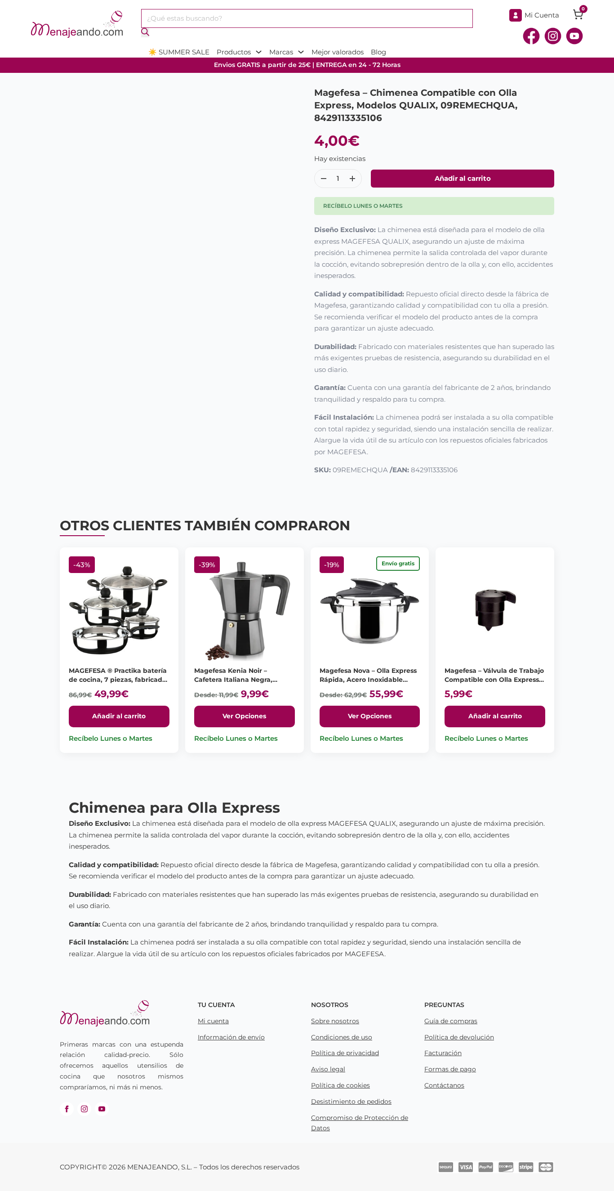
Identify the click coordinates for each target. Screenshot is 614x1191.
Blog (378, 52)
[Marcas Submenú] (301, 52)
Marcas (281, 52)
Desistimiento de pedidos (351, 1101)
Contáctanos (444, 1085)
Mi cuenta (213, 1021)
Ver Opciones (244, 716)
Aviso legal (328, 1069)
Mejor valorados (337, 52)
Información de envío (231, 1037)
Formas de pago (450, 1069)
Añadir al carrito (119, 716)
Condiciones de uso (341, 1037)
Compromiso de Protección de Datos (359, 1123)
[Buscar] (145, 32)
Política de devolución (459, 1037)
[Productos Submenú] (258, 52)
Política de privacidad (345, 1053)
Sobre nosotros (335, 1021)
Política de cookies (340, 1085)
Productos (234, 52)
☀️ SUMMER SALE (178, 52)
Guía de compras (450, 1021)
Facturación (443, 1053)
